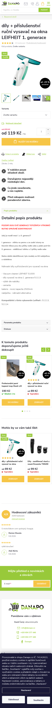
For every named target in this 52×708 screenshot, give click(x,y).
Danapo (28, 641)
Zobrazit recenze (18, 519)
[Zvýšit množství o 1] (48, 130)
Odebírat (41, 583)
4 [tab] (29, 411)
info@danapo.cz (28, 628)
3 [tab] (27, 411)
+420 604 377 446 (28, 632)
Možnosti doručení (13, 123)
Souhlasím (38, 700)
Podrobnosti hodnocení (36, 43)
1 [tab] (22, 411)
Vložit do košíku (28, 141)
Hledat (44, 10)
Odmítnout (13, 699)
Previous (43, 350)
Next (48, 350)
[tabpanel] (13, 381)
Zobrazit (39, 402)
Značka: (8, 160)
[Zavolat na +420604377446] (32, 3)
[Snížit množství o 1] (48, 133)
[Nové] (39, 445)
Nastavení (26, 690)
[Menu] (48, 3)
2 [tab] (24, 411)
